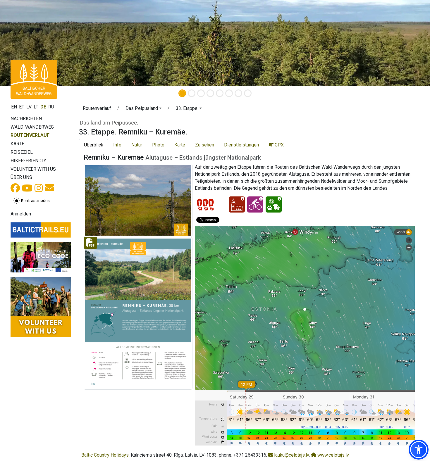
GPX (279, 145)
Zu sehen (204, 145)
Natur (136, 145)
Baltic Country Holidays (105, 455)
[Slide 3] (201, 93)
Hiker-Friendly (28, 160)
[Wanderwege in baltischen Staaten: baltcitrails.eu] (41, 229)
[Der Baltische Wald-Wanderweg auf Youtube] (27, 190)
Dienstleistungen (241, 145)
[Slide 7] (238, 93)
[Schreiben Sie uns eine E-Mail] (49, 189)
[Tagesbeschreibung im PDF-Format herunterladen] (138, 313)
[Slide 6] (229, 93)
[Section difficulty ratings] (205, 204)
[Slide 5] (219, 93)
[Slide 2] (191, 93)
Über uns (21, 177)
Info (117, 145)
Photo (158, 145)
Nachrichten (26, 118)
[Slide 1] (182, 93)
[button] (143, 109)
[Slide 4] (210, 93)
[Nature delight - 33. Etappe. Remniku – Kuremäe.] (274, 204)
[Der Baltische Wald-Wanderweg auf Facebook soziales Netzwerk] (15, 190)
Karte (17, 143)
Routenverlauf (30, 135)
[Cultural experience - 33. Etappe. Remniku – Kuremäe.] (237, 204)
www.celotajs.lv (332, 455)
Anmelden (21, 214)
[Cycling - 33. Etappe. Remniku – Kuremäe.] (255, 204)
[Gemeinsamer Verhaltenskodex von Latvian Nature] (41, 257)
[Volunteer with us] (41, 307)
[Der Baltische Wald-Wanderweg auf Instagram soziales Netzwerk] (39, 190)
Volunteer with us (33, 169)
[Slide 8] (248, 93)
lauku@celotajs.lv (291, 455)
